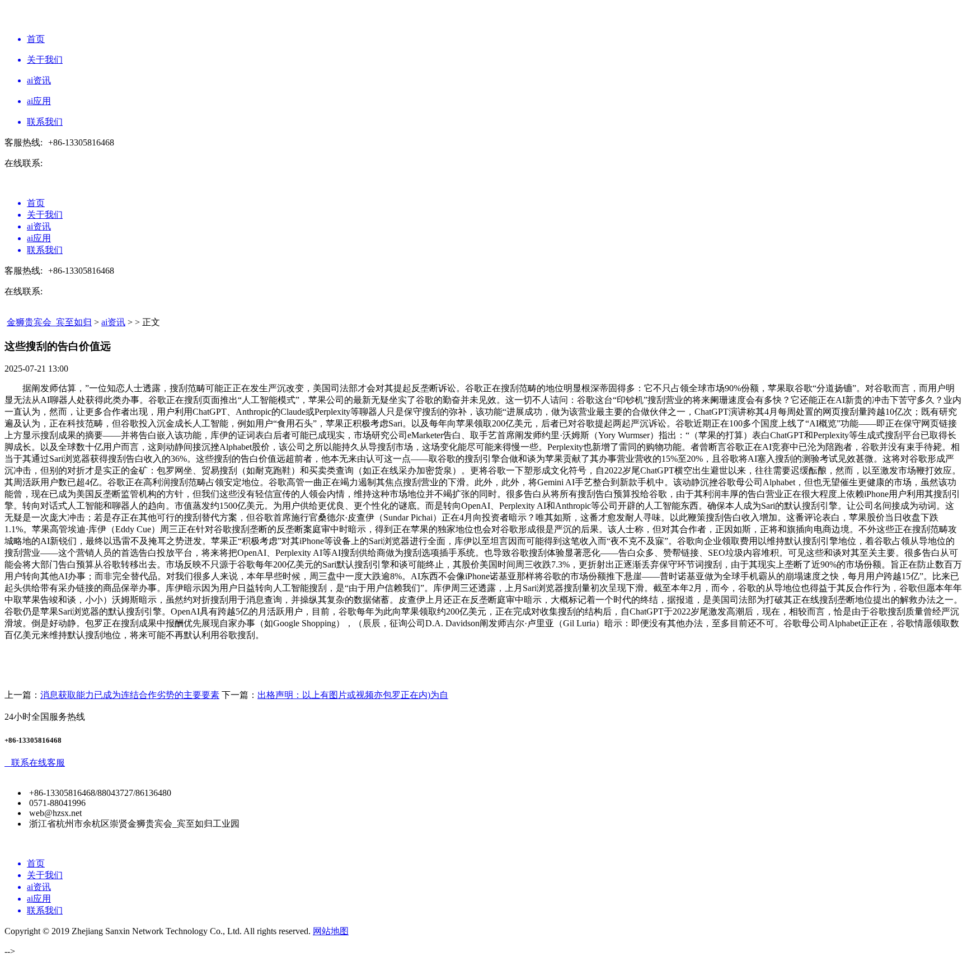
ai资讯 (113, 322)
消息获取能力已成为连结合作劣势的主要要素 (129, 695)
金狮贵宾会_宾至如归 (49, 322)
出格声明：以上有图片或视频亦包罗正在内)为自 (352, 695)
